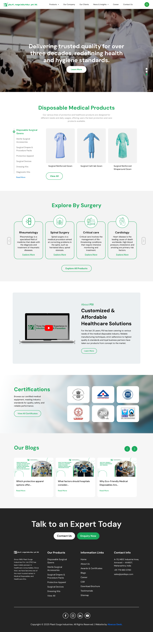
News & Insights (100, 4)
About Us (85, 563)
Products (53, 4)
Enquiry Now (88, 536)
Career (116, 4)
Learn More (76, 73)
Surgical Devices (55, 586)
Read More (20, 177)
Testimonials (87, 590)
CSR (83, 581)
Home (83, 559)
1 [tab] (146, 69)
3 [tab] (146, 74)
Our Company (69, 4)
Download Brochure (90, 586)
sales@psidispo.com (123, 574)
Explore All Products (76, 268)
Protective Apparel (56, 582)
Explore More (28, 254)
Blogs (83, 572)
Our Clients (84, 4)
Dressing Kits (53, 591)
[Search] (146, 4)
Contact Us (128, 4)
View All (54, 176)
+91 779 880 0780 (122, 570)
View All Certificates (28, 413)
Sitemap (85, 595)
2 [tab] (146, 71)
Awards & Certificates (91, 568)
